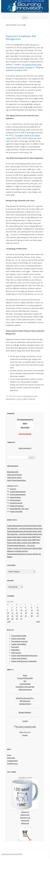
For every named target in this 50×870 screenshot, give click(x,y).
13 (38, 610)
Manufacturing (28, 396)
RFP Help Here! (25, 701)
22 (12, 616)
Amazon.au (25, 823)
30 (17, 619)
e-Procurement (15, 500)
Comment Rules (25, 684)
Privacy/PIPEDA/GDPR (25, 678)
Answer (25, 735)
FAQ (25, 681)
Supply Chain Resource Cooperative (24, 661)
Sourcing (13, 489)
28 (8, 619)
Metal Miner (15, 650)
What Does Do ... (25, 698)
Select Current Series (14, 475)
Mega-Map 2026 (12, 472)
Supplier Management (18, 492)
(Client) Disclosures (25, 689)
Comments (12, 761)
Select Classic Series (14, 477)
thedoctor (32, 399)
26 (32, 616)
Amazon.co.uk (25, 818)
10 (21, 610)
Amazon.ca (25, 812)
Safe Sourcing (16, 653)
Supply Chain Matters (18, 644)
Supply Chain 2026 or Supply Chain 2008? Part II (23, 540)
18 (26, 613)
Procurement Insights (18, 636)
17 (21, 613)
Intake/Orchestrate (16, 506)
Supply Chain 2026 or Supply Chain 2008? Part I (23, 543)
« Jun (8, 621)
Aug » (38, 621)
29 (12, 619)
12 (32, 610)
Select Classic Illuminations (16, 480)
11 (26, 610)
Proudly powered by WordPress (11, 854)
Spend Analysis (15, 497)
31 (21, 619)
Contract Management (18, 494)
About (25, 675)
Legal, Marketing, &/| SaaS (19, 509)
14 (8, 613)
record (32, 45)
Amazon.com (25, 815)
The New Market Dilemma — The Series (21, 545)
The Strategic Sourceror (19, 641)
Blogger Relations (25, 712)
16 (17, 613)
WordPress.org (12, 763)
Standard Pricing (25, 704)
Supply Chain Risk (16, 511)
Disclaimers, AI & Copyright (25, 687)
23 (17, 616)
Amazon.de (25, 820)
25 (26, 616)
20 (38, 613)
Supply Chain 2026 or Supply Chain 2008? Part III (23, 537)
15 (12, 613)
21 (8, 616)
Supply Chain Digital (18, 638)
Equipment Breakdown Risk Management (21, 38)
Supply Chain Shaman (19, 658)
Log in (9, 755)
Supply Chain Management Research (24, 655)
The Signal (15, 647)
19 (32, 613)
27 (38, 616)
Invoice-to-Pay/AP (16, 503)
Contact (25, 721)
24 (21, 616)
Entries (11, 758)
